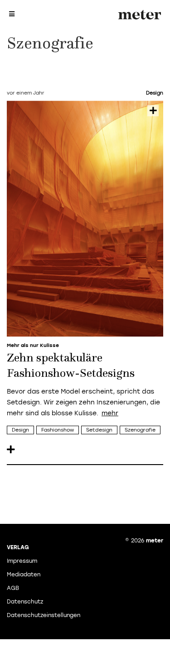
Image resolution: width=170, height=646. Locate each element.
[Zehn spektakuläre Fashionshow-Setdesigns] (85, 218)
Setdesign (99, 430)
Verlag (18, 547)
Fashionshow (57, 430)
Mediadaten (23, 574)
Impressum (22, 561)
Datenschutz (25, 601)
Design (20, 430)
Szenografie (140, 430)
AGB (13, 588)
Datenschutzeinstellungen (43, 615)
